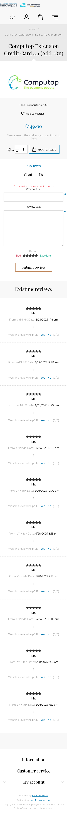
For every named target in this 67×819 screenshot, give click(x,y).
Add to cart (47, 149)
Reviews (33, 165)
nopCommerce (40, 795)
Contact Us (33, 174)
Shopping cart (40, 17)
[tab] (33, 165)
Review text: (33, 206)
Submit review (33, 267)
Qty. (11, 149)
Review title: (33, 189)
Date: (31, 319)
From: (12, 319)
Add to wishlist (35, 113)
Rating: (33, 251)
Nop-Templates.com (40, 800)
